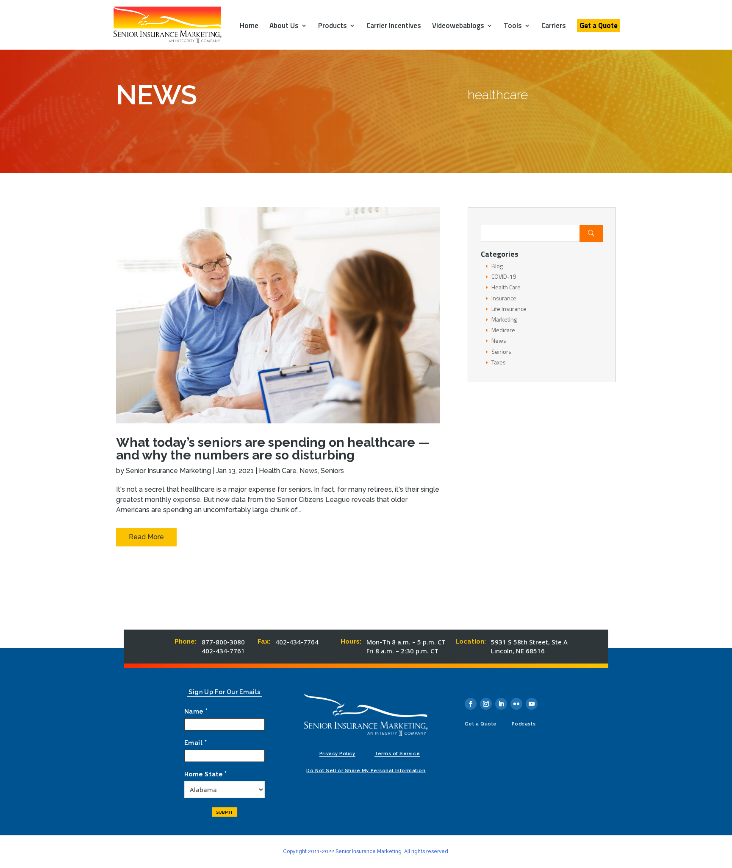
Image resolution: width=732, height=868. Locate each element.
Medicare (503, 329)
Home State (205, 774)
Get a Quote (599, 25)
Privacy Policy (337, 753)
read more (146, 537)
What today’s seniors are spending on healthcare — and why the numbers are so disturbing (273, 448)
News (308, 471)
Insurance (503, 298)
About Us (284, 26)
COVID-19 (503, 276)
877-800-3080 (223, 642)
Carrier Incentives (393, 26)
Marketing (504, 319)
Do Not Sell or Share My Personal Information (365, 770)
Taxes (498, 362)
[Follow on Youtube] (532, 704)
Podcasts (523, 724)
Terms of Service (397, 753)
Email (195, 742)
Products (332, 26)
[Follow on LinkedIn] (501, 704)
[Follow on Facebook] (471, 704)
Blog (497, 265)
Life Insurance (509, 308)
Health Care (278, 471)
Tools (513, 26)
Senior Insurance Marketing (168, 471)
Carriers (553, 26)
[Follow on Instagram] (486, 704)
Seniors (332, 471)
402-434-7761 (223, 651)
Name (196, 711)
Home (249, 26)
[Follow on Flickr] (516, 704)
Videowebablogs (458, 26)
